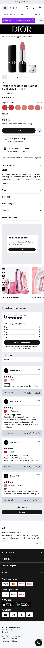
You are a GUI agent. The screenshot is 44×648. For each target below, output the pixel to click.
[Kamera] (36, 14)
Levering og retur (9, 217)
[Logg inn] (26, 8)
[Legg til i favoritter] (39, 130)
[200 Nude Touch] (31, 107)
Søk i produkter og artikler (14, 14)
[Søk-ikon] (40, 14)
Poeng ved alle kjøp (22, 2)
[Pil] (40, 543)
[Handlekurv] (39, 8)
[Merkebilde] (22, 29)
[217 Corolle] (37, 107)
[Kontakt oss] (38, 642)
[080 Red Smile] (11, 107)
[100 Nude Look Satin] (24, 107)
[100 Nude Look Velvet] (18, 107)
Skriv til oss (6, 632)
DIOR (4, 82)
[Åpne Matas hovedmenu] (5, 8)
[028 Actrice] (5, 107)
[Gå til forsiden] (14, 8)
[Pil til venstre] (33, 543)
